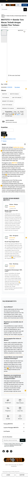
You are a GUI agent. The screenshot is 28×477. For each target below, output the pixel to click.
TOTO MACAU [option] (5, 97)
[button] (8, 51)
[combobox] (14, 9)
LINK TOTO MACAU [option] (16, 97)
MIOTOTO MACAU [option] (14, 94)
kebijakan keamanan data (15, 444)
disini (18, 114)
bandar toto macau (18, 147)
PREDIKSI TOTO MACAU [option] (8, 108)
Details (4, 144)
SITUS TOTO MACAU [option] (7, 104)
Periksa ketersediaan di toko (9, 138)
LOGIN (3, 132)
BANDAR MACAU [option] (21, 108)
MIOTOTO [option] (4, 94)
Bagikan (4, 141)
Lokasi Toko (20, 410)
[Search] (25, 9)
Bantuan (20, 418)
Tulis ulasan (17, 87)
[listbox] (14, 101)
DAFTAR (4, 135)
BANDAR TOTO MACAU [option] (7, 101)
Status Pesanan (20, 402)
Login (17, 5)
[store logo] (10, 5)
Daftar (25, 5)
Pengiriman (8, 410)
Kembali (8, 418)
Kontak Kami (8, 402)
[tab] (14, 144)
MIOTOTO (14, 162)
